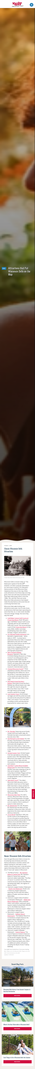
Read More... (17, 995)
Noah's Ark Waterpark (15, 889)
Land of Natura (20, 932)
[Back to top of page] (31, 1065)
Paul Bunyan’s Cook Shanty (15, 739)
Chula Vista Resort (21, 627)
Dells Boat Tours (12, 780)
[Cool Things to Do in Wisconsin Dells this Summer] (17, 1044)
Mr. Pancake (11, 731)
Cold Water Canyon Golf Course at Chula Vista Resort (17, 619)
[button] (31, 4)
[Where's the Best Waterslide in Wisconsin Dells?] (17, 1011)
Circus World (11, 814)
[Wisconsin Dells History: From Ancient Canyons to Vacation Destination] (17, 976)
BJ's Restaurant (12, 805)
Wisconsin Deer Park (13, 795)
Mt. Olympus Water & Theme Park (17, 873)
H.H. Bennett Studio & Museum (16, 634)
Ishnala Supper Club (13, 753)
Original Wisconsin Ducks (15, 669)
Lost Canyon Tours (13, 694)
